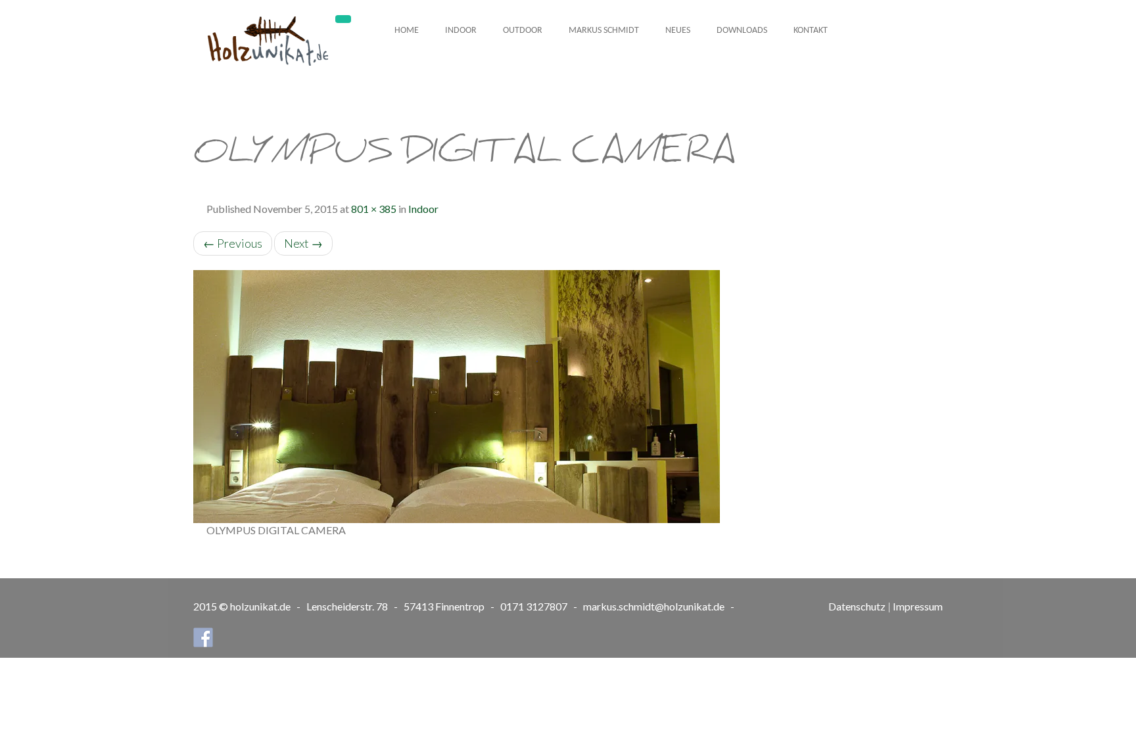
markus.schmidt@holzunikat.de (653, 606)
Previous (232, 243)
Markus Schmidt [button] (604, 30)
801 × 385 (373, 208)
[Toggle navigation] (343, 19)
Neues (677, 30)
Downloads (742, 30)
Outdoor (522, 30)
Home (406, 30)
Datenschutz (857, 606)
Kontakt (810, 30)
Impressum (918, 606)
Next (303, 243)
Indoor (461, 30)
